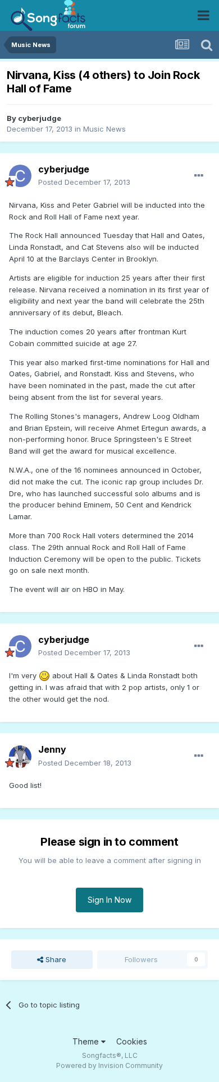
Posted (84, 182)
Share (54, 959)
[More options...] (199, 176)
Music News (104, 128)
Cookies (131, 1041)
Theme (86, 1041)
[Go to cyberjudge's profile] (20, 176)
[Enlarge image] (44, 675)
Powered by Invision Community (109, 1065)
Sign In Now (109, 899)
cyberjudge (39, 118)
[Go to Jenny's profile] (20, 756)
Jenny (52, 749)
